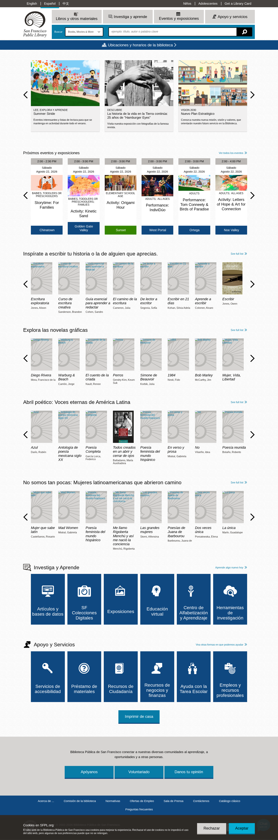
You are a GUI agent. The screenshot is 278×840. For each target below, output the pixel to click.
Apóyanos (89, 772)
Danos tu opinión (189, 772)
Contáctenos (201, 801)
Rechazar (212, 828)
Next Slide (252, 95)
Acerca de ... (46, 801)
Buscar (58, 32)
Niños (187, 3)
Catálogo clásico (229, 801)
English (32, 3)
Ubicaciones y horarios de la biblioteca (140, 45)
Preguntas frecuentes (139, 809)
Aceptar (241, 828)
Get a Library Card (238, 3)
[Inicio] (35, 24)
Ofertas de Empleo (142, 801)
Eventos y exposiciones (179, 18)
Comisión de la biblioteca (80, 801)
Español (50, 3)
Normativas (113, 801)
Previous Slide (25, 95)
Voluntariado (138, 772)
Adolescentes (208, 3)
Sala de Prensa (173, 801)
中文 (66, 3)
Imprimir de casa (139, 716)
